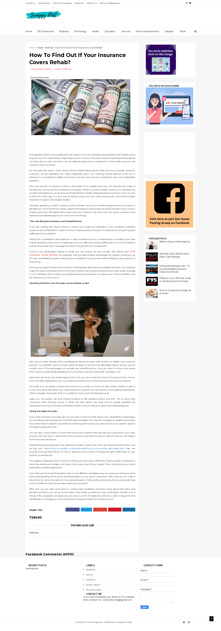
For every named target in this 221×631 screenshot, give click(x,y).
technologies (93, 590)
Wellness (49, 47)
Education (110, 31)
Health (95, 31)
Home (28, 31)
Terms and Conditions (62, 3)
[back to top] (211, 618)
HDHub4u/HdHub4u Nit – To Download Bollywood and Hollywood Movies (174, 269)
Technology (80, 31)
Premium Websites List (110, 3)
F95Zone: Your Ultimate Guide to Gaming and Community (175, 280)
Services (125, 31)
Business (64, 31)
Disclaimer (79, 3)
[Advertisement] (169, 153)
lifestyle (90, 580)
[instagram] (190, 3)
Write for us (92, 3)
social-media (93, 585)
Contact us (30, 3)
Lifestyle (169, 31)
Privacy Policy (44, 3)
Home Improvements (147, 31)
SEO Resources (45, 31)
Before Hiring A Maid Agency (174, 241)
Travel (183, 31)
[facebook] (186, 3)
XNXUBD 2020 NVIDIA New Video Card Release (174, 255)
